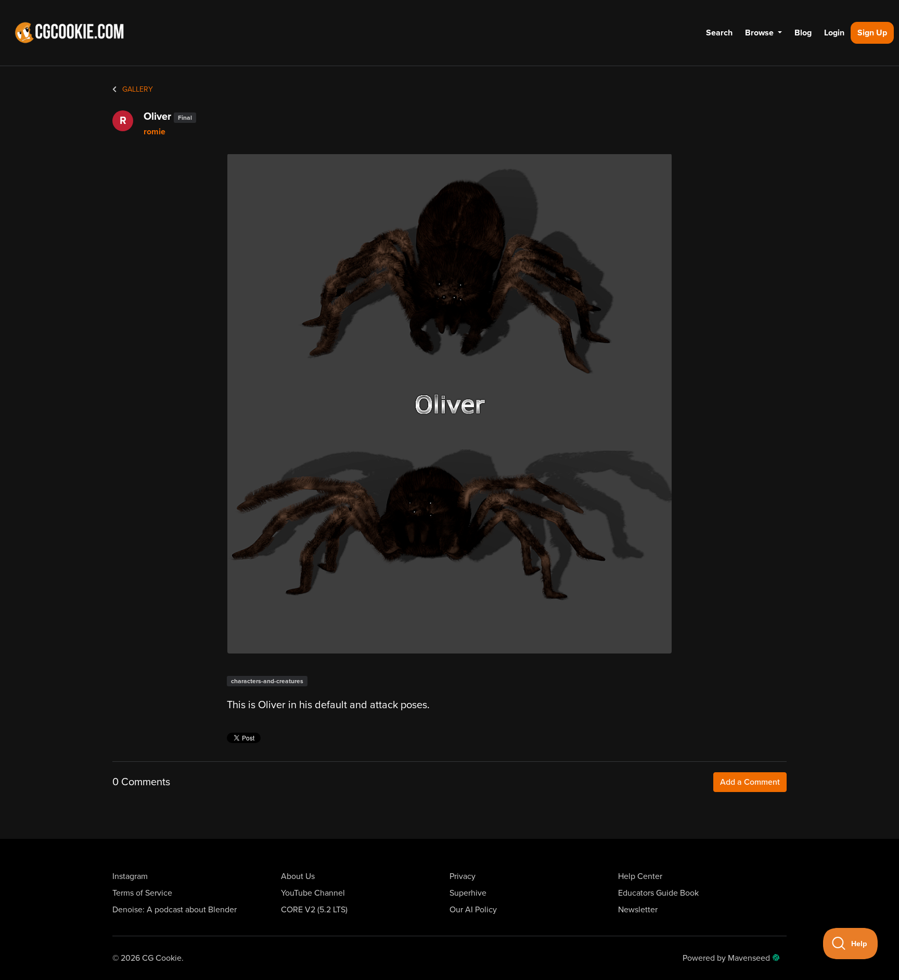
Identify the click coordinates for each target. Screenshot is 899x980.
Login (834, 33)
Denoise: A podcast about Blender (174, 909)
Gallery (136, 89)
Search (719, 33)
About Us (298, 876)
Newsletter (638, 909)
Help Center (640, 876)
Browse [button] (760, 33)
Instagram (130, 876)
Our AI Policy (473, 909)
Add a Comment (750, 782)
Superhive (468, 893)
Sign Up (872, 33)
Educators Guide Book (658, 893)
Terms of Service (142, 893)
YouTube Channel (313, 893)
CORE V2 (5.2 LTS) (314, 909)
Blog (803, 33)
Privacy (463, 876)
